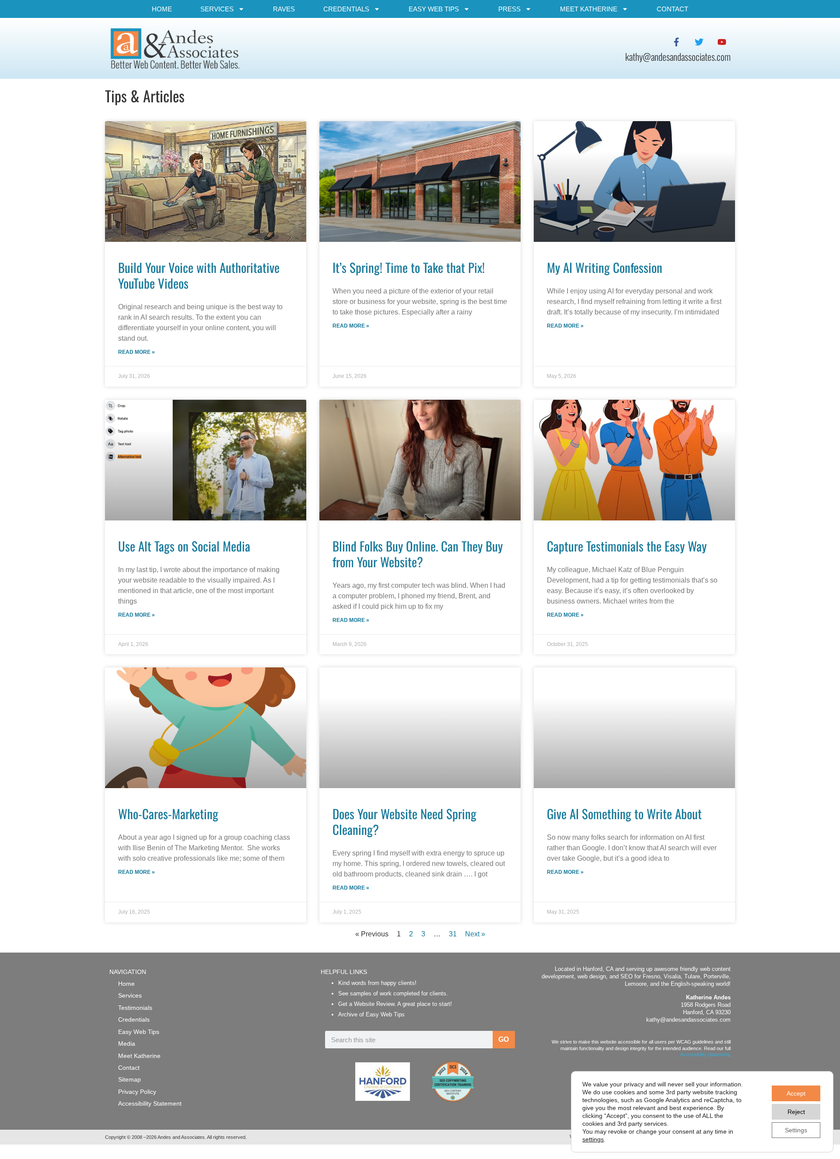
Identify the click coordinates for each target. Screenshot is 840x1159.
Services (217, 9)
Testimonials (135, 1007)
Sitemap (129, 1079)
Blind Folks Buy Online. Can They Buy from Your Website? (417, 554)
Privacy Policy (137, 1091)
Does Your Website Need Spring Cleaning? (404, 821)
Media (126, 1043)
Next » (475, 934)
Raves (284, 9)
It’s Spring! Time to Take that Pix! (408, 267)
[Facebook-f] (676, 42)
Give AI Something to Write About (624, 813)
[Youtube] (722, 42)
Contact (672, 9)
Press (509, 9)
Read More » (136, 352)
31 (453, 934)
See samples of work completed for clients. (393, 993)
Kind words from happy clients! (377, 983)
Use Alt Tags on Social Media (184, 546)
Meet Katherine (588, 9)
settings (593, 1139)
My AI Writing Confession (604, 267)
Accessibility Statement (150, 1103)
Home (162, 9)
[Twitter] (699, 42)
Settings (796, 1130)
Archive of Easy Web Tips (371, 1014)
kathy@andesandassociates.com (688, 1019)
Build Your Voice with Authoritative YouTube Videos (199, 275)
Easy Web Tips (434, 9)
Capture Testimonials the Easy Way (627, 546)
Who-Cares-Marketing (168, 813)
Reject (796, 1111)
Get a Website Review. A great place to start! (395, 1004)
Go (503, 1039)
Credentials (346, 9)
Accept (796, 1093)
